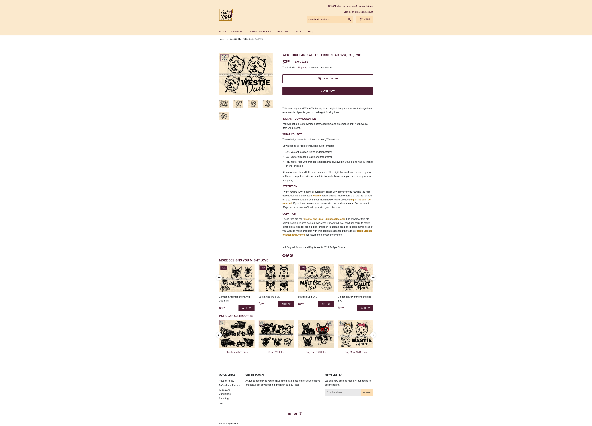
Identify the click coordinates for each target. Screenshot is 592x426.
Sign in (347, 12)
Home (221, 39)
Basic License (364, 230)
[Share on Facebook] (284, 255)
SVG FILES (237, 31)
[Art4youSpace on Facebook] (290, 414)
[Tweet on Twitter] (287, 255)
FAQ (310, 31)
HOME (222, 31)
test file (316, 195)
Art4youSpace (232, 423)
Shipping (302, 67)
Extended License (295, 234)
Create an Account (364, 12)
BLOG (299, 31)
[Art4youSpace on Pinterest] (295, 414)
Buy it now (328, 91)
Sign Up (367, 392)
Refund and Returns (229, 385)
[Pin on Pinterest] (291, 255)
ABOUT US (283, 31)
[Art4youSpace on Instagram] (300, 414)
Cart (367, 19)
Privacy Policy (226, 380)
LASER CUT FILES (259, 31)
